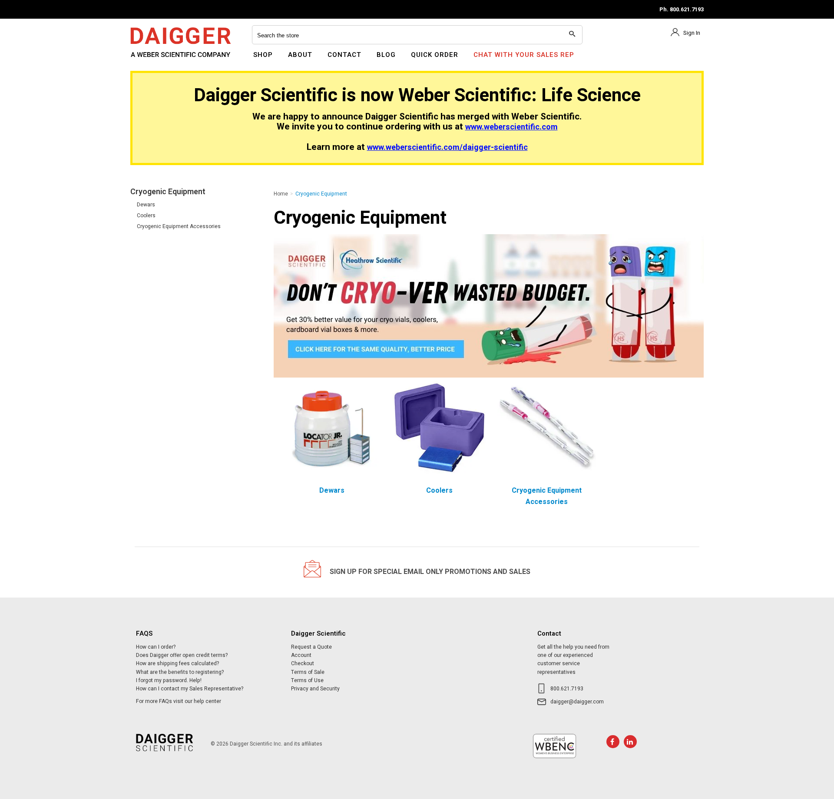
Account (301, 655)
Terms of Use (307, 680)
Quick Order (434, 55)
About (300, 55)
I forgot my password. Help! (169, 680)
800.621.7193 (566, 689)
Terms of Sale (307, 672)
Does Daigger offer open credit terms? (182, 655)
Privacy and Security (315, 689)
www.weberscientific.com (511, 127)
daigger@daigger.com (577, 702)
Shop (263, 55)
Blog (386, 55)
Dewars (146, 205)
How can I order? (155, 647)
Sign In (691, 33)
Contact (344, 55)
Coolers (146, 215)
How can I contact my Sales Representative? (189, 689)
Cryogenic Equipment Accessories (179, 226)
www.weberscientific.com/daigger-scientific (447, 147)
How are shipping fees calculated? (177, 663)
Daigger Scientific (154, 60)
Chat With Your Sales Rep (523, 55)
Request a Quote (311, 647)
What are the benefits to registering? (180, 672)
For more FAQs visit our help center (178, 701)
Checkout (302, 663)
